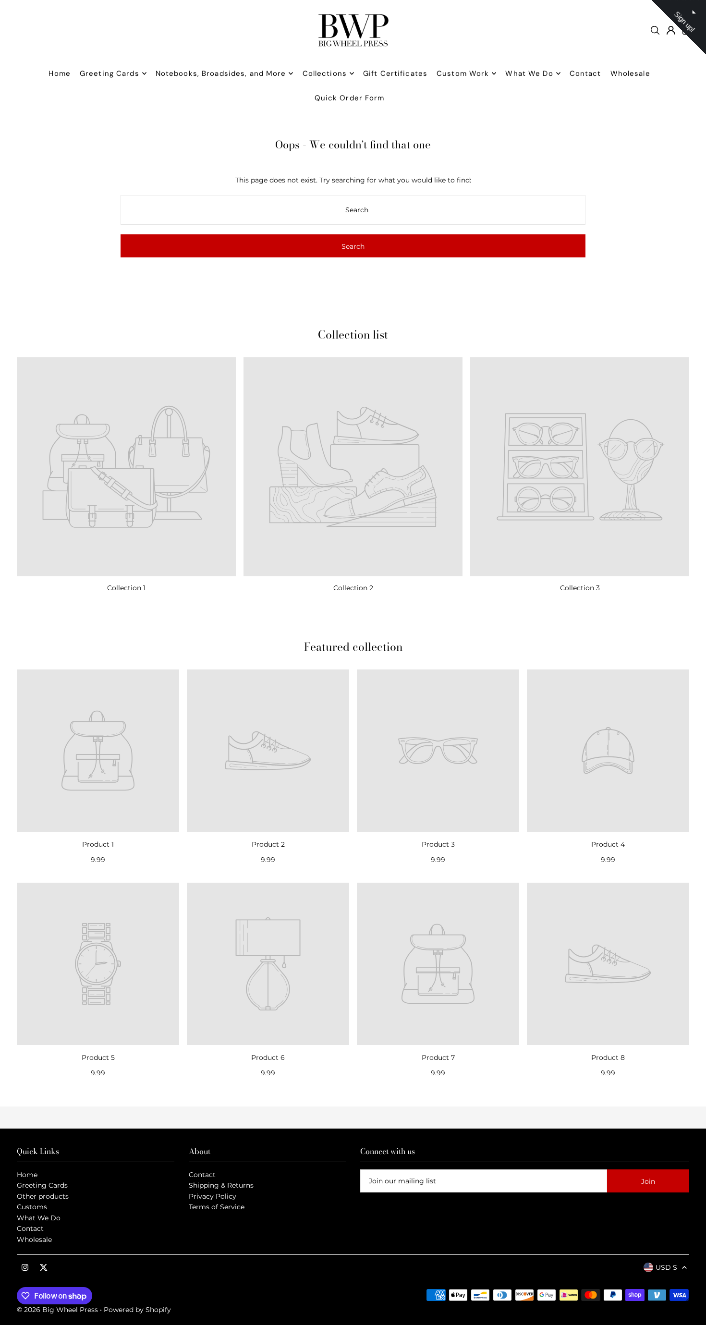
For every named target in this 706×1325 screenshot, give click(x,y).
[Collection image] (126, 466)
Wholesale (34, 1239)
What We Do (39, 1218)
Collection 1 (126, 587)
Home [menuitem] (60, 73)
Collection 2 (353, 587)
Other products (43, 1196)
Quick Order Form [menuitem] (350, 98)
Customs (32, 1207)
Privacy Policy (212, 1196)
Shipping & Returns (221, 1185)
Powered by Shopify (137, 1309)
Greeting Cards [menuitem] (109, 73)
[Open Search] (655, 30)
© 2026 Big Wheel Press (57, 1309)
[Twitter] (44, 1268)
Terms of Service (216, 1207)
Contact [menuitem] (585, 73)
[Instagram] (25, 1268)
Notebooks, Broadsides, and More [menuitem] (221, 73)
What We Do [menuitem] (529, 73)
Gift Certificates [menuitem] (395, 73)
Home (27, 1174)
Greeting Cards (42, 1185)
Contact (30, 1228)
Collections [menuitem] (325, 73)
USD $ (666, 1267)
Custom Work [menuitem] (463, 73)
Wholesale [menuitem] (630, 73)
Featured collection (353, 646)
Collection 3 (580, 587)
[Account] (671, 30)
